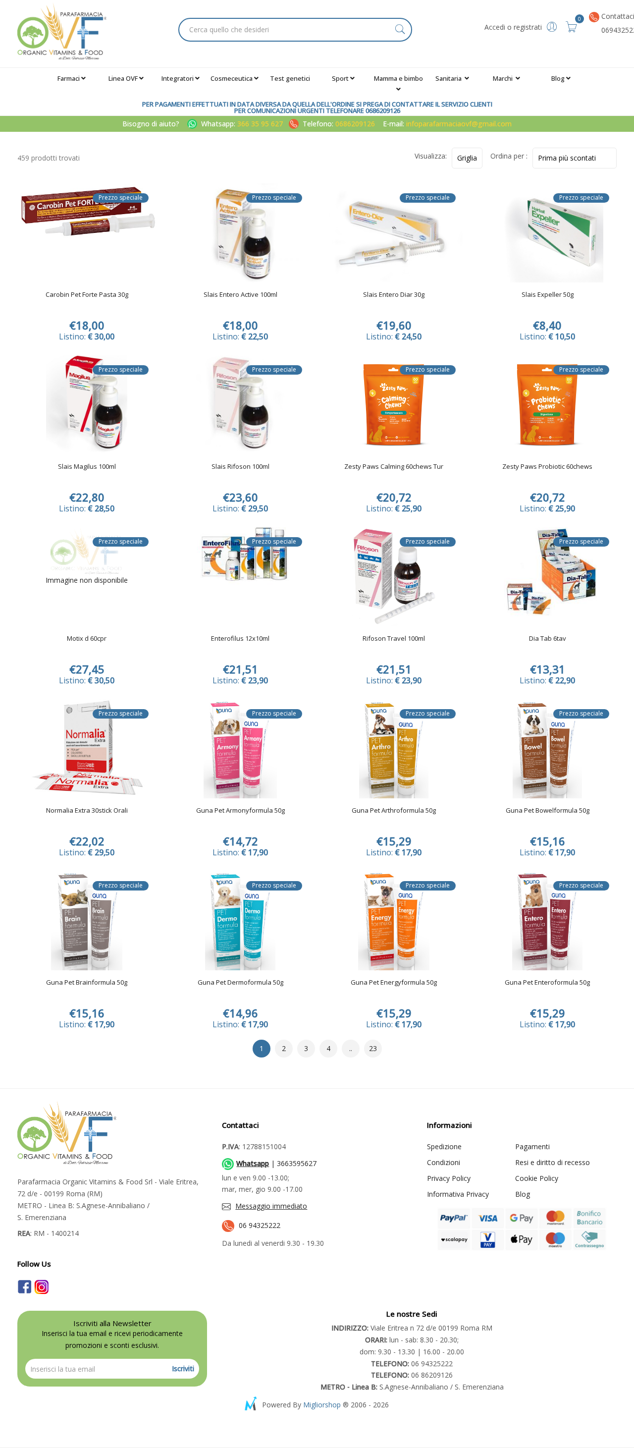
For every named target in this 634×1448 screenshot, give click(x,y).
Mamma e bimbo (398, 78)
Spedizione (444, 1146)
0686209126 (355, 123)
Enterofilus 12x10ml (240, 639)
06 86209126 (412, 1375)
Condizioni (443, 1162)
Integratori (177, 78)
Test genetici (290, 78)
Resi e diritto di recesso (552, 1162)
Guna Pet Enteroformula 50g (547, 983)
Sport (340, 78)
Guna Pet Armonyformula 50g (240, 811)
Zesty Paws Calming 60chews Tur (393, 467)
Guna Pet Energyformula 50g (394, 983)
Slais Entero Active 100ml (240, 295)
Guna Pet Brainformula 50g (86, 983)
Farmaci (68, 78)
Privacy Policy (449, 1178)
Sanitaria (449, 78)
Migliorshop (322, 1404)
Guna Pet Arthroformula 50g (394, 811)
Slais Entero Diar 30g (393, 295)
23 (373, 1048)
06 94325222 (259, 1225)
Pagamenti (532, 1146)
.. (350, 1048)
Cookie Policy (536, 1178)
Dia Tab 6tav (547, 639)
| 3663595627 (276, 1163)
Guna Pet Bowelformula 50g (547, 811)
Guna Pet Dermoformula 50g (240, 983)
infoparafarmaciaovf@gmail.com (459, 123)
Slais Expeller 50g (548, 295)
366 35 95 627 (261, 123)
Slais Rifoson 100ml (240, 467)
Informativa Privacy (458, 1194)
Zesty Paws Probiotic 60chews (547, 467)
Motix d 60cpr (86, 639)
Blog (558, 78)
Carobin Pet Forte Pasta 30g (87, 295)
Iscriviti (183, 1368)
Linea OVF (123, 78)
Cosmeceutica (232, 78)
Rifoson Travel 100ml (394, 639)
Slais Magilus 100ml (87, 467)
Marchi (503, 78)
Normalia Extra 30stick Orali (87, 811)
